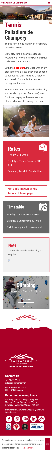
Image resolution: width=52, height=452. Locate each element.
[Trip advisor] (25, 419)
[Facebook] (9, 419)
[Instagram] (17, 419)
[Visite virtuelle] (41, 419)
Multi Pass (28, 171)
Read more (29, 448)
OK (47, 444)
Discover (26, 299)
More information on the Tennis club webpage (22, 191)
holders (38, 171)
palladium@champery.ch (15, 383)
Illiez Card (19, 67)
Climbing (26, 285)
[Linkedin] (33, 419)
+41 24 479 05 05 (12, 380)
